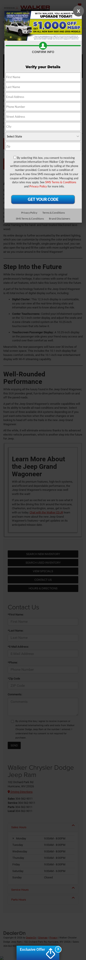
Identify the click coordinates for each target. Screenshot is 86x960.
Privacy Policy (38, 186)
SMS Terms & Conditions (60, 182)
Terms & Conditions (53, 212)
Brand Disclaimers (59, 218)
